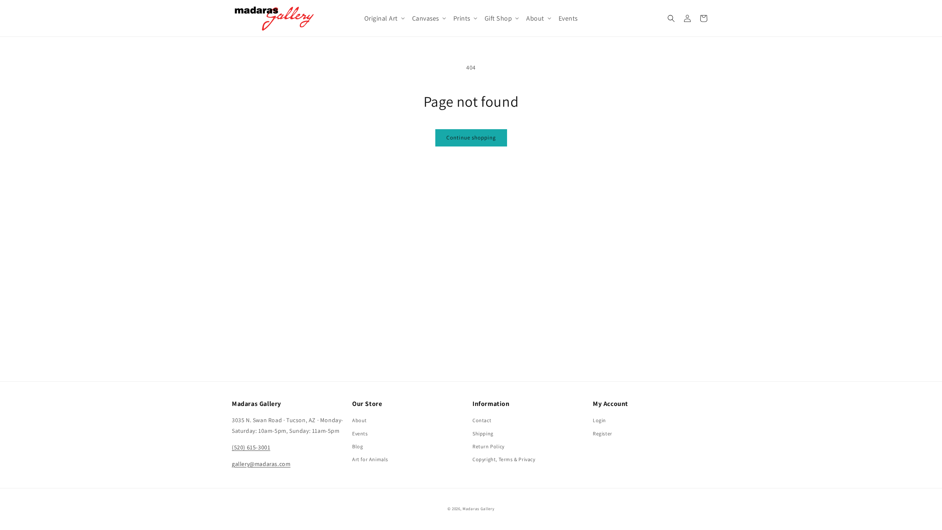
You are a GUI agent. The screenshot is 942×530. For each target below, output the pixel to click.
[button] (384, 18)
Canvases (425, 18)
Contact (481, 420)
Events (360, 433)
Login (599, 420)
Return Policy (488, 446)
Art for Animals (370, 459)
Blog (357, 446)
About (535, 18)
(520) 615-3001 (251, 447)
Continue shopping (471, 137)
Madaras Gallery (479, 508)
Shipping (482, 433)
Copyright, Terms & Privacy (503, 459)
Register (602, 433)
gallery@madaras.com (261, 464)
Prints (461, 18)
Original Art (381, 18)
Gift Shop (498, 18)
